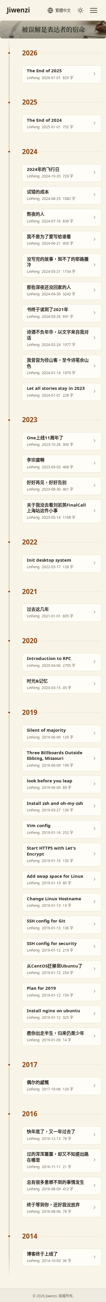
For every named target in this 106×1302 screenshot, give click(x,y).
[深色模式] (80, 10)
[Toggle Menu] (94, 10)
